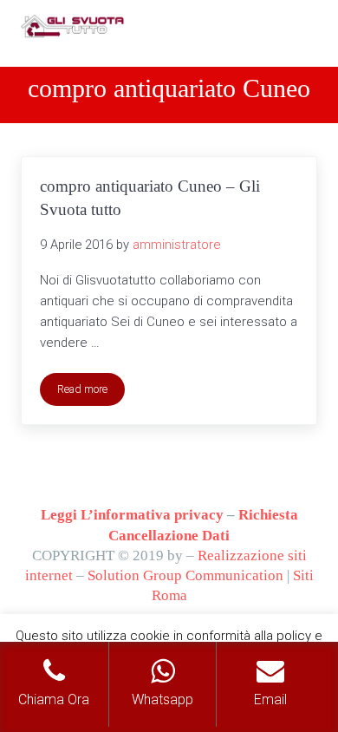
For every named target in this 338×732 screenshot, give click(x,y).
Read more (91, 392)
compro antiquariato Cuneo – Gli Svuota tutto (150, 197)
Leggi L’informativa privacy (132, 515)
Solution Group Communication (185, 575)
